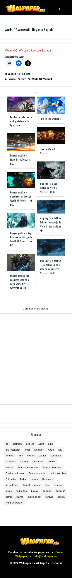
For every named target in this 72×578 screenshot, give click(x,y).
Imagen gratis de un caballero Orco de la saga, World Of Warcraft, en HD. (19, 282)
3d (7, 444)
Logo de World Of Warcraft (48, 151)
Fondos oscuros (37, 473)
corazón (24, 461)
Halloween (47, 479)
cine (21, 455)
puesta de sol (34, 497)
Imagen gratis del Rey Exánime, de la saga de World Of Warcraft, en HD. (21, 239)
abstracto (17, 444)
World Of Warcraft (42, 79)
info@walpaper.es (45, 556)
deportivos (38, 461)
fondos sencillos (57, 473)
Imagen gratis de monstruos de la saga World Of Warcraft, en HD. (21, 198)
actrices (30, 444)
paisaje (35, 491)
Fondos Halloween (15, 473)
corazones (11, 461)
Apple (51, 450)
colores (42, 455)
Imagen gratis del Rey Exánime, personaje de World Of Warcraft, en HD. (50, 224)
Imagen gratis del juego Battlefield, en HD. (20, 159)
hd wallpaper (12, 485)
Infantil (26, 485)
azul (60, 450)
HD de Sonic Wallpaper (50, 118)
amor (27, 450)
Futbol (23, 479)
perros (9, 497)
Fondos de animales (28, 467)
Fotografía (11, 479)
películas (60, 491)
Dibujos (52, 461)
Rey (23, 79)
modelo (58, 485)
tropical (61, 497)
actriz (41, 444)
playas (19, 497)
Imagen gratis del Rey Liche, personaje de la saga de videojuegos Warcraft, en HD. (50, 267)
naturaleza (21, 491)
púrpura (49, 497)
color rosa (56, 455)
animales (39, 450)
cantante (10, 455)
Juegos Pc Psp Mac (19, 73)
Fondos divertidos (52, 467)
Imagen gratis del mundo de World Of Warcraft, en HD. (49, 187)
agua (50, 444)
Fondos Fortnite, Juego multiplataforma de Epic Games (21, 121)
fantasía (9, 467)
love (47, 485)
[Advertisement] (36, 364)
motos (9, 491)
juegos (12, 79)
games (34, 479)
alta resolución (13, 450)
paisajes (47, 491)
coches (31, 455)
